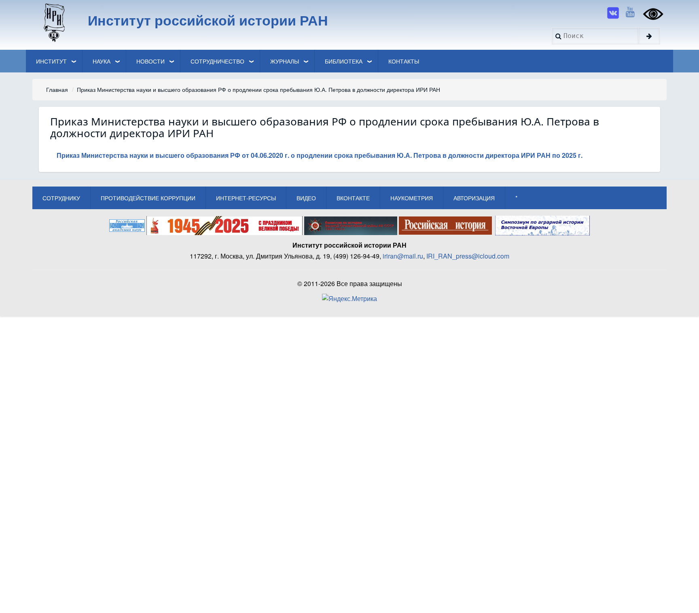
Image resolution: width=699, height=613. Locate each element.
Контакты (403, 61)
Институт (51, 61)
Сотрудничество (217, 61)
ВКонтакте (353, 198)
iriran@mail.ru (403, 256)
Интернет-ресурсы (246, 198)
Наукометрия (411, 198)
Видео (306, 198)
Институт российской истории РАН (208, 20)
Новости (150, 61)
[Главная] (53, 22)
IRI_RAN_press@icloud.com (467, 256)
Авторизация (474, 198)
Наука (101, 61)
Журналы (284, 61)
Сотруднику (61, 198)
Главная (57, 89)
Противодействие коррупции (148, 198)
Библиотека (343, 61)
